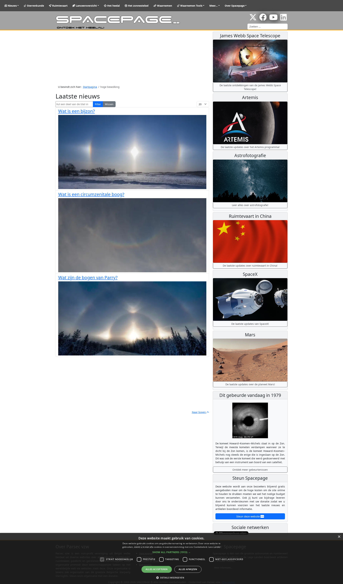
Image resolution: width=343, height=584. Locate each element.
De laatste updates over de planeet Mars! (250, 384)
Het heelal (113, 5)
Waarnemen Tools (191, 5)
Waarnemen (164, 5)
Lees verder (214, 546)
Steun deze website (248, 516)
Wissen (109, 104)
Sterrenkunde (35, 5)
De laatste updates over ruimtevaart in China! (250, 265)
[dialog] (171, 558)
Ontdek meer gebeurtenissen (250, 469)
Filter (98, 104)
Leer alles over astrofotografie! (250, 205)
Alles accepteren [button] (157, 569)
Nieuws (12, 5)
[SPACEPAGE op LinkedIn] (283, 19)
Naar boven (199, 412)
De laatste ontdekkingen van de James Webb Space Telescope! (250, 87)
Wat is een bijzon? (76, 111)
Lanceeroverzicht (86, 5)
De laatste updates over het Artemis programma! (250, 147)
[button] (171, 552)
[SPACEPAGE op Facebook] (263, 19)
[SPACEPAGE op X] (253, 19)
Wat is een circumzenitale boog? (91, 194)
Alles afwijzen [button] (188, 569)
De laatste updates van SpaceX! (250, 323)
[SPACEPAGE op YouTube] (273, 19)
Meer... (213, 5)
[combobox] (267, 27)
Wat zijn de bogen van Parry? (88, 277)
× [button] (339, 536)
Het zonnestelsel (137, 5)
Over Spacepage (235, 5)
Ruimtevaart (59, 5)
